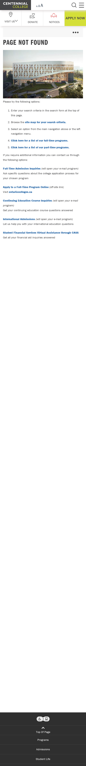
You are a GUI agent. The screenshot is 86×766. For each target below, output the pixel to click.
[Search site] (74, 5)
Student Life (43, 759)
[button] (32, 18)
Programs (43, 740)
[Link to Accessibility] (43, 718)
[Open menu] (75, 32)
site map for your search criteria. (45, 122)
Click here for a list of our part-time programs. (40, 147)
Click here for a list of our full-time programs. (39, 140)
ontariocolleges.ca (20, 192)
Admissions (43, 749)
